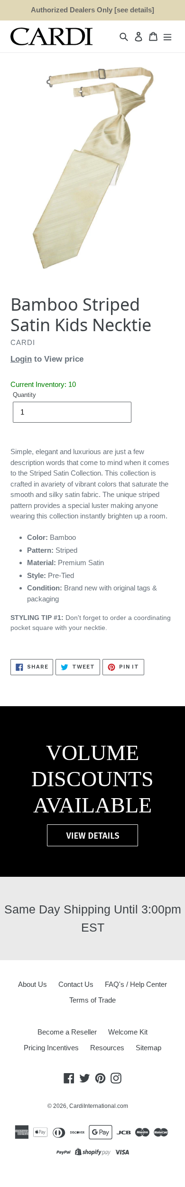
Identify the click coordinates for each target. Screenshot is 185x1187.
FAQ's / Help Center (136, 984)
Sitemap (148, 1048)
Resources (107, 1048)
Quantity (24, 394)
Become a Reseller (67, 1032)
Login (21, 359)
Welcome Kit (128, 1032)
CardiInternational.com (98, 1106)
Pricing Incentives (51, 1048)
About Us (32, 984)
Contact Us (75, 984)
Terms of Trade (92, 1000)
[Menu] (167, 36)
